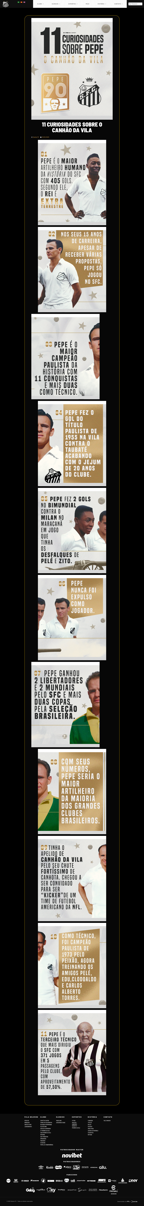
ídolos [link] (89, 1124)
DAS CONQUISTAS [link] (44, 1136)
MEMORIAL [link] (42, 1134)
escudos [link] (90, 1126)
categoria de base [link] (61, 1122)
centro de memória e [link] (93, 1130)
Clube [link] (39, 4)
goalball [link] (74, 1122)
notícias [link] (90, 1134)
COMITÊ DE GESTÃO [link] (44, 1120)
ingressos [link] (27, 1122)
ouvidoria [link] (42, 1142)
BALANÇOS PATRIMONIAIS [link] (46, 1124)
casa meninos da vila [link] (45, 1132)
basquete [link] (74, 1126)
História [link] (101, 4)
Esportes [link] (72, 4)
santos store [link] (27, 1124)
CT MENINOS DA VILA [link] (45, 1130)
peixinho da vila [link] (76, 1128)
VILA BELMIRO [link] (43, 1126)
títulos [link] (90, 1122)
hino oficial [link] (91, 1128)
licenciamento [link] (28, 1126)
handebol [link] (74, 1124)
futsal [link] (74, 1120)
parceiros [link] (42, 1140)
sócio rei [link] (26, 1120)
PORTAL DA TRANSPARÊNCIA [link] (46, 1144)
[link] (6, 4)
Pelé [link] (87, 4)
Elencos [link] (55, 4)
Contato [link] (117, 4)
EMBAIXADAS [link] (43, 1138)
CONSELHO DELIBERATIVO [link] (46, 1122)
